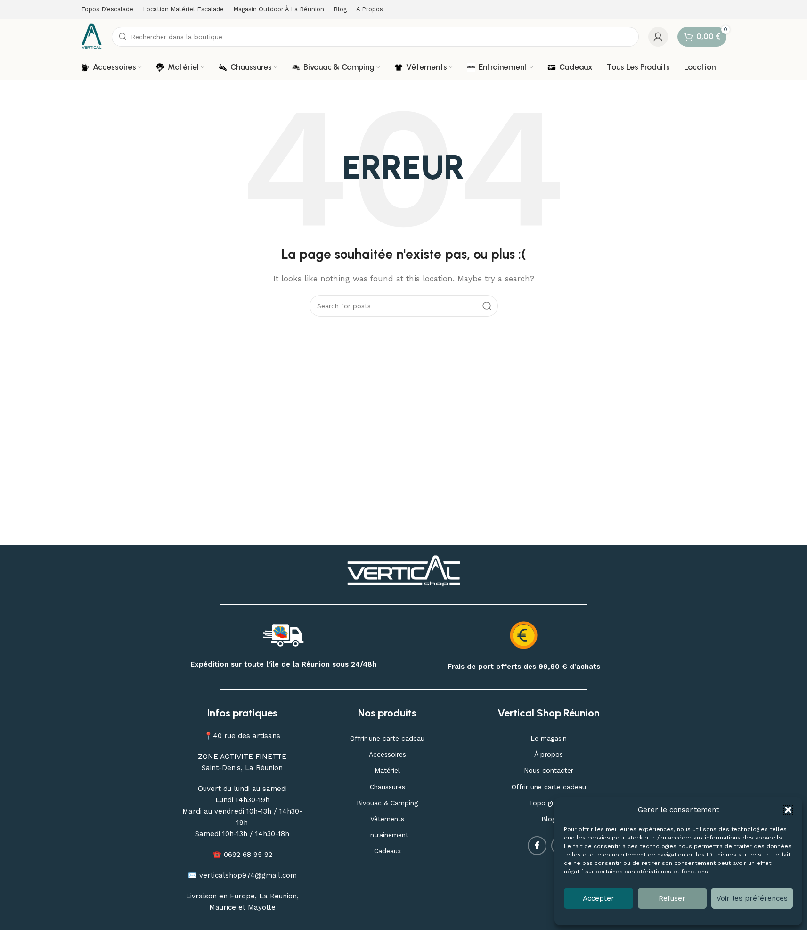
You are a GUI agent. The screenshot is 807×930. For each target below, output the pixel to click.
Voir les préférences (752, 898)
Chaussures (387, 786)
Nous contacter (548, 770)
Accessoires (387, 754)
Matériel (387, 770)
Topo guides (548, 803)
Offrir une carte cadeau (387, 738)
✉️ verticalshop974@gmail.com (242, 875)
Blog (548, 819)
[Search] (487, 306)
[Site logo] (92, 36)
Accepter (598, 898)
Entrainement (387, 835)
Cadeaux (387, 851)
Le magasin (548, 738)
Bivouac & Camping (387, 803)
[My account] (658, 36)
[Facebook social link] (537, 845)
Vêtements (387, 819)
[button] (788, 810)
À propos (548, 754)
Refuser (672, 898)
